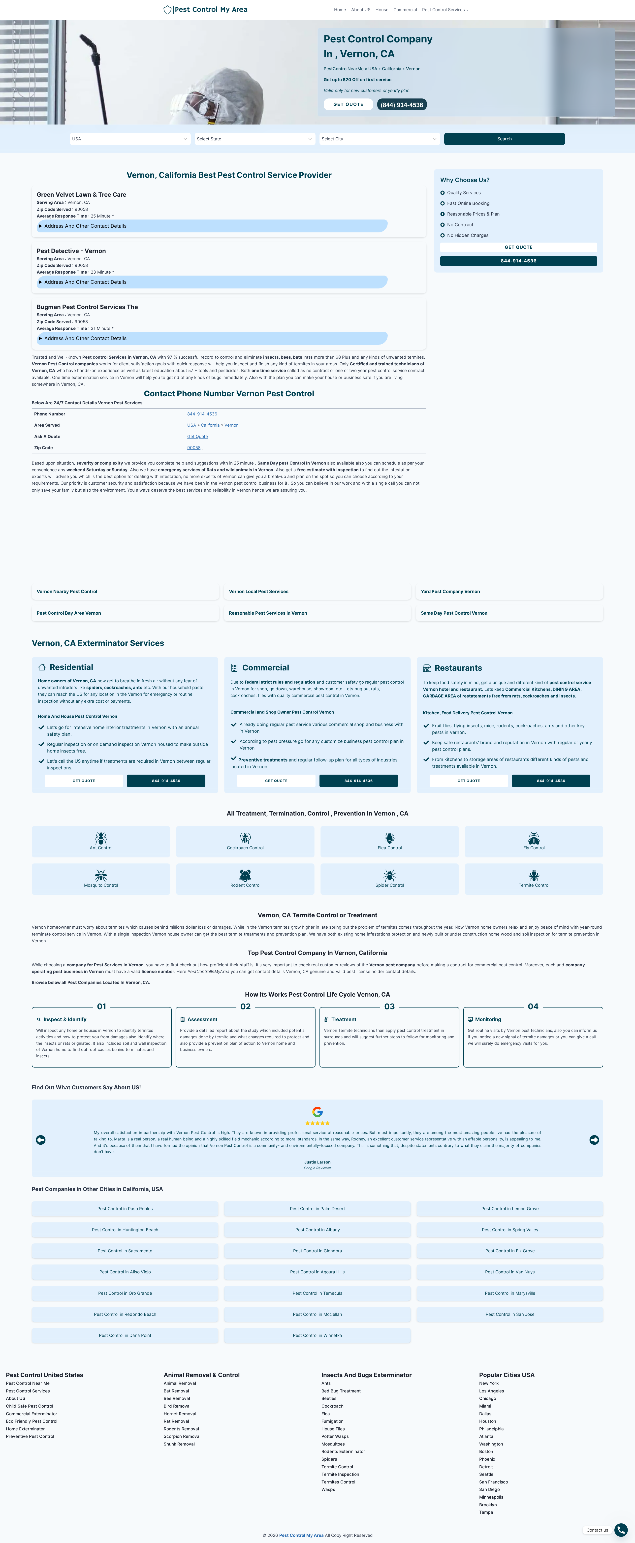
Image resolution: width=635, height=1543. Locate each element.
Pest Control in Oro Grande (125, 1293)
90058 (193, 447)
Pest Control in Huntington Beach (125, 1229)
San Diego (489, 1489)
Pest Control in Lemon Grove (510, 1208)
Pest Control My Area (301, 1535)
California (391, 68)
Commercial (405, 9)
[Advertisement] (229, 532)
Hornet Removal (180, 1413)
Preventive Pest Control (30, 1436)
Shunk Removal (179, 1444)
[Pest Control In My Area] (247, 10)
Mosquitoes (333, 1444)
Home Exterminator (25, 1428)
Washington (491, 1444)
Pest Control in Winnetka (317, 1335)
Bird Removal (177, 1406)
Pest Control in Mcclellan (317, 1314)
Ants (326, 1383)
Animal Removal (180, 1383)
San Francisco (493, 1482)
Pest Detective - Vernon (71, 250)
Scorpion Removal (182, 1436)
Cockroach (332, 1406)
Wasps (328, 1489)
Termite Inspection (340, 1474)
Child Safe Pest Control (29, 1406)
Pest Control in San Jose (510, 1314)
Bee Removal (177, 1398)
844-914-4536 (202, 413)
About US (361, 9)
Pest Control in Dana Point (125, 1335)
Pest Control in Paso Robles (125, 1208)
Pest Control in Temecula (318, 1293)
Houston (487, 1421)
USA (372, 68)
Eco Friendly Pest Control (31, 1421)
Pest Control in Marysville (510, 1293)
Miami (485, 1406)
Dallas (485, 1413)
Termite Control (337, 1466)
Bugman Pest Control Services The (87, 307)
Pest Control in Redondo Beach (125, 1314)
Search (504, 138)
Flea (325, 1413)
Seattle (486, 1474)
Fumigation (332, 1421)
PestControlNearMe (344, 68)
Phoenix (487, 1459)
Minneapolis (491, 1497)
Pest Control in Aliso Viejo (125, 1271)
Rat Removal (176, 1421)
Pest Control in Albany (317, 1229)
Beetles (328, 1398)
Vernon (413, 68)
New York (489, 1383)
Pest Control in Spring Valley (510, 1229)
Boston (486, 1451)
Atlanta (486, 1436)
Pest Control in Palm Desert (317, 1208)
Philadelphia (491, 1428)
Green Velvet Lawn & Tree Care (81, 194)
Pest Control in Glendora (317, 1250)
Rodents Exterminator (343, 1451)
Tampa (486, 1512)
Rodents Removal (181, 1428)
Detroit (486, 1466)
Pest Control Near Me (28, 1383)
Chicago (487, 1398)
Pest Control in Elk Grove (510, 1250)
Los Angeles (491, 1390)
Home (340, 9)
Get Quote (348, 104)
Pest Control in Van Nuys (510, 1271)
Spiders (329, 1459)
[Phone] (621, 1530)
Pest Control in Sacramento (125, 1250)
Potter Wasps (335, 1436)
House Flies (333, 1428)
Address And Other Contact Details (85, 226)
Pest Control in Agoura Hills (317, 1271)
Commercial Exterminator (31, 1413)
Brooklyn (488, 1504)
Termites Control (338, 1482)
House (382, 9)
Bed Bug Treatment (341, 1390)
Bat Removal (176, 1390)
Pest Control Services (28, 1390)
